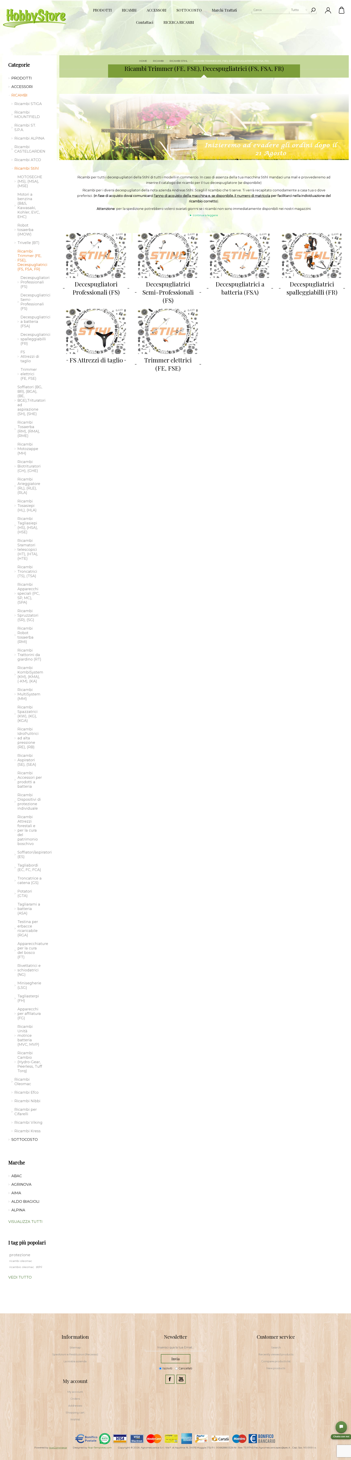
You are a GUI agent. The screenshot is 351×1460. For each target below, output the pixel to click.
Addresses (75, 1405)
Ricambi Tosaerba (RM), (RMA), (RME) (28, 429)
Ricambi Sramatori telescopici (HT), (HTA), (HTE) (27, 549)
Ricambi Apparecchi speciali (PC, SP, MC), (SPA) (28, 593)
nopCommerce (58, 1447)
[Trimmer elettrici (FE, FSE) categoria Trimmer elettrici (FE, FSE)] (168, 331)
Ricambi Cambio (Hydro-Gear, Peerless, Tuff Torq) (29, 1062)
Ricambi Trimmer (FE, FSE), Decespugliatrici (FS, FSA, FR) (30, 260)
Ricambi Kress (27, 1131)
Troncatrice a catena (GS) (29, 880)
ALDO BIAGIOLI (25, 1201)
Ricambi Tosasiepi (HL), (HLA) (27, 505)
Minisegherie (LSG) (29, 985)
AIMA (16, 1193)
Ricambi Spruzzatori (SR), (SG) (27, 615)
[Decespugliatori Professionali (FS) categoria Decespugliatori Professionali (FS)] (96, 255)
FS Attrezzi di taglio (96, 360)
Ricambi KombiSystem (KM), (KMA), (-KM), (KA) (30, 674)
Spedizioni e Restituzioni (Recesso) (75, 1354)
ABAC (16, 1176)
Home (143, 60)
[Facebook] (169, 1379)
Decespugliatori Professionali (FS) (96, 288)
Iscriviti (167, 1368)
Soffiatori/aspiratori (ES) (30, 854)
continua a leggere (205, 215)
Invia (175, 1358)
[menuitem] (75, 1347)
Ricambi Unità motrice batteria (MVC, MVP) (28, 1035)
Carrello (342, 10)
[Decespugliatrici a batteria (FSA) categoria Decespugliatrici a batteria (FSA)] (240, 255)
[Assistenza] (341, 1427)
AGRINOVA (21, 1184)
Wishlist (75, 1419)
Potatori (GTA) (24, 893)
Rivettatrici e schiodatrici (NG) (29, 970)
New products (275, 1368)
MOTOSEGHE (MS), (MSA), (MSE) (29, 181)
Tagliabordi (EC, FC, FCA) (29, 867)
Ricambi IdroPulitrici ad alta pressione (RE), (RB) (28, 738)
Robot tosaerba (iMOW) (25, 229)
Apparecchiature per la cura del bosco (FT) (30, 950)
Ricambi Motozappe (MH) (27, 449)
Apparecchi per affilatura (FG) (29, 1013)
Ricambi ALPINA (29, 138)
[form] (175, 1347)
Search (276, 1347)
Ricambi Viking (28, 1122)
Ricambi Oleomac (22, 1081)
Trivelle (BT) (28, 243)
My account (75, 1391)
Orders (75, 1398)
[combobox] (280, 10)
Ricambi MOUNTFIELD (27, 114)
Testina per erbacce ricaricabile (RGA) (27, 928)
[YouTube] (181, 1379)
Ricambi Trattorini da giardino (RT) (29, 655)
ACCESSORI (22, 87)
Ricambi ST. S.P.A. (25, 127)
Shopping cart (75, 1412)
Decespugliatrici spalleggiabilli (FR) (311, 288)
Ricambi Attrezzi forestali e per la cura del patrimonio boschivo (27, 830)
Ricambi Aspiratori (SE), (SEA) (26, 760)
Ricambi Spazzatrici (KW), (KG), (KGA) (27, 714)
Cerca (313, 10)
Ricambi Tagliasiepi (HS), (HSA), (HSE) (27, 525)
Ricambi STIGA (28, 104)
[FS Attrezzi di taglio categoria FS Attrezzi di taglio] (96, 331)
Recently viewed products (276, 1354)
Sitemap (75, 1347)
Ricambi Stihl (26, 168)
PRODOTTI (21, 78)
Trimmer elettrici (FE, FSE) (168, 364)
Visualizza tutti (25, 1221)
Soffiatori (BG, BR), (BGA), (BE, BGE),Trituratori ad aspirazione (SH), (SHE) (30, 400)
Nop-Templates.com (100, 1447)
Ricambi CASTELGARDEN (29, 149)
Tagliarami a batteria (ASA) (28, 908)
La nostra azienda (75, 1361)
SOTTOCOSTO (24, 1139)
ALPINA (18, 1210)
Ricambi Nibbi (27, 1101)
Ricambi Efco (26, 1092)
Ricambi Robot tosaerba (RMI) (25, 635)
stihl (39, 1267)
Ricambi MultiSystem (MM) (28, 694)
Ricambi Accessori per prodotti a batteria (29, 780)
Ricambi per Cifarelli (25, 1111)
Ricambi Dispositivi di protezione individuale (29, 802)
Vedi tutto (20, 1277)
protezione (19, 1254)
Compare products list (276, 1361)
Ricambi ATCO (27, 160)
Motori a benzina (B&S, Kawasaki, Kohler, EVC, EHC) (28, 205)
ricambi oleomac (20, 1261)
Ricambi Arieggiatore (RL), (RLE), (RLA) (28, 486)
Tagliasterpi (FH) (28, 998)
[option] (204, 127)
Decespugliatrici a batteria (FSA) (240, 288)
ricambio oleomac (21, 1267)
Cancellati (185, 1368)
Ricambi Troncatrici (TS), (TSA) (27, 571)
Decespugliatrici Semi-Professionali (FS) (168, 292)
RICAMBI (19, 95)
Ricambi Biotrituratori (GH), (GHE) (29, 466)
